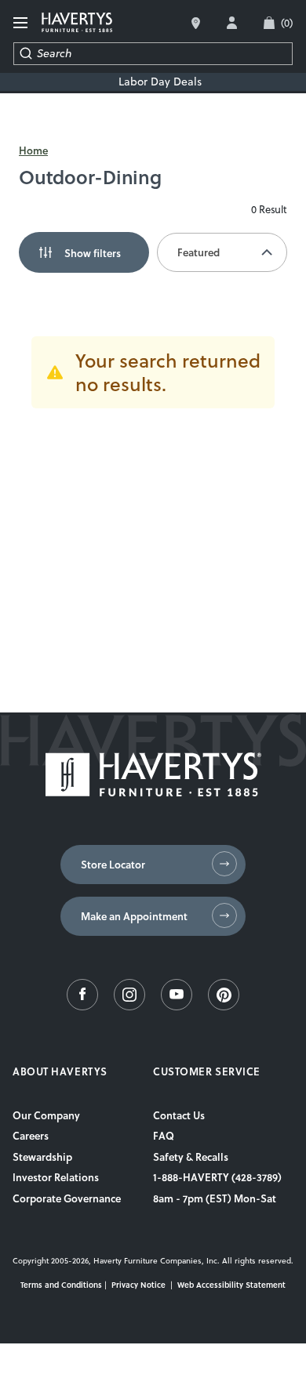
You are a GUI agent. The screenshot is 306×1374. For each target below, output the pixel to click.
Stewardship (42, 1157)
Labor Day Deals (160, 82)
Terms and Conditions (61, 1284)
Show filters (92, 252)
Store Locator (113, 864)
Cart (287, 23)
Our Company (46, 1115)
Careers (31, 1136)
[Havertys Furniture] (153, 792)
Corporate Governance (67, 1198)
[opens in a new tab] (82, 1006)
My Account (232, 22)
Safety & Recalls (190, 1157)
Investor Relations (56, 1177)
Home (33, 150)
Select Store (196, 23)
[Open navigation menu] (21, 23)
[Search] (25, 53)
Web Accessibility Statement (231, 1284)
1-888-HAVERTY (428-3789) (217, 1177)
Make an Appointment (134, 916)
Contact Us (179, 1115)
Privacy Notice (138, 1284)
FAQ (163, 1136)
